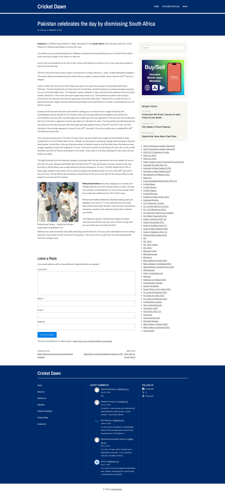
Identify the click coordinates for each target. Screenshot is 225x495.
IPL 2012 (147, 241)
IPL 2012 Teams (150, 244)
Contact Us (123, 401)
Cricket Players (150, 190)
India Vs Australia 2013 (153, 222)
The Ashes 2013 (150, 308)
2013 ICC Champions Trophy (156, 152)
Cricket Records (150, 193)
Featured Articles (151, 200)
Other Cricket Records (153, 273)
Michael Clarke (150, 251)
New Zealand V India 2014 (155, 260)
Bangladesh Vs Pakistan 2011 (156, 174)
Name (41, 298)
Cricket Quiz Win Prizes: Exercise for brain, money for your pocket (161, 116)
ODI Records (149, 270)
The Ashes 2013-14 (152, 311)
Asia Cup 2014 (149, 158)
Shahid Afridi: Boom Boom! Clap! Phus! (159, 136)
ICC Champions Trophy (153, 203)
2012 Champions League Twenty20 (159, 146)
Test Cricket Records (152, 305)
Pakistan (147, 276)
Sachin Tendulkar (151, 286)
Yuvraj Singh (148, 330)
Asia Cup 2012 (149, 155)
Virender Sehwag (150, 321)
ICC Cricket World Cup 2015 (156, 206)
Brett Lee (147, 178)
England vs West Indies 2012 (156, 197)
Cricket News (149, 184)
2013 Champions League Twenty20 (159, 149)
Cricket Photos (149, 187)
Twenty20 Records (151, 318)
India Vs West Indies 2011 (155, 235)
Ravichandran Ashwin (153, 283)
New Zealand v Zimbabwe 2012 (157, 264)
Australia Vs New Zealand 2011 (157, 168)
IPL (144, 238)
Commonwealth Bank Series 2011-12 (160, 181)
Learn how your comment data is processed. (92, 341)
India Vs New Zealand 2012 (155, 229)
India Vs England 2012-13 (155, 225)
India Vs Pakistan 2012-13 (155, 232)
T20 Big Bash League (152, 302)
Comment (43, 269)
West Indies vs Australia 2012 (156, 327)
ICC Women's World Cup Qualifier (158, 213)
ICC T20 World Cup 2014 (154, 209)
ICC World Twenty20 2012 (155, 216)
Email (41, 310)
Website (41, 321)
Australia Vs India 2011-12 (155, 165)
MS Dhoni (147, 257)
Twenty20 (147, 315)
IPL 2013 (147, 248)
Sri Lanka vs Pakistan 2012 (155, 299)
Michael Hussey (150, 254)
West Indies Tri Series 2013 (155, 324)
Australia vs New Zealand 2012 (157, 171)
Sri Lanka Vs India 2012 (153, 295)
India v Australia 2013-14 (154, 219)
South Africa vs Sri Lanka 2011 (157, 289)
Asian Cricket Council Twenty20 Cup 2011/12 (163, 162)
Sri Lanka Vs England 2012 (155, 292)
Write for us (123, 389)
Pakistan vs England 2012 (154, 279)
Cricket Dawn (52, 6)
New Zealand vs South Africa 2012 (158, 267)
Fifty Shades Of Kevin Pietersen (156, 126)
